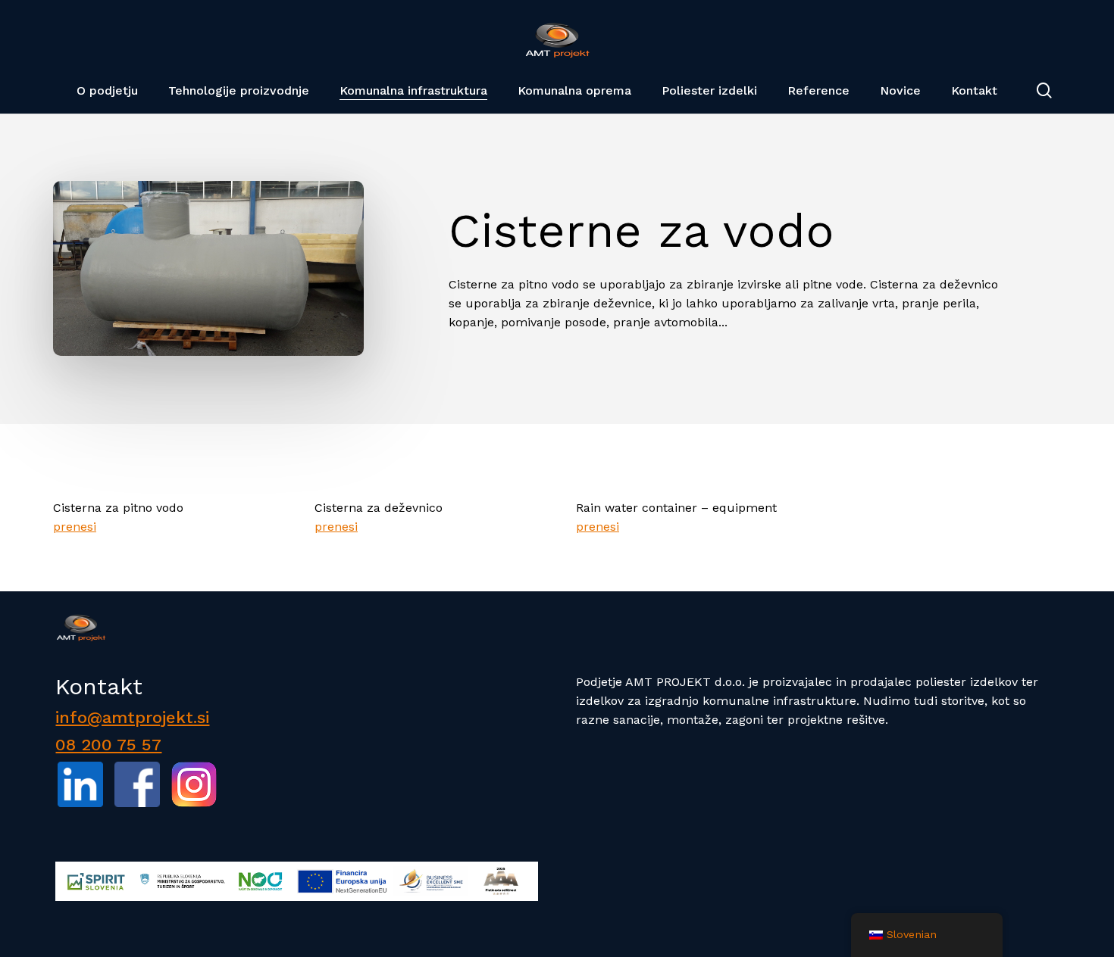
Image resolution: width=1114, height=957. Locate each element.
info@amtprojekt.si (132, 717)
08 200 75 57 (108, 744)
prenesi (74, 526)
